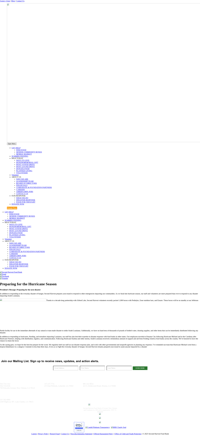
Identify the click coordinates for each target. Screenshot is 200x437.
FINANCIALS (21, 185)
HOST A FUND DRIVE (25, 167)
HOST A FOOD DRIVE (25, 164)
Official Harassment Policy (103, 434)
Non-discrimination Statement (81, 434)
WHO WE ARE (22, 179)
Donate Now (12, 208)
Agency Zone (5, 1)
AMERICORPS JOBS (24, 192)
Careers (34, 434)
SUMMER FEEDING (20, 156)
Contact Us (20, 1)
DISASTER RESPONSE (25, 200)
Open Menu (12, 144)
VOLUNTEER (22, 173)
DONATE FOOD (23, 169)
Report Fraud (55, 434)
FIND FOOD (21, 150)
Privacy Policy (43, 434)
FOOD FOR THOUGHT (25, 202)
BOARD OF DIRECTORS (26, 183)
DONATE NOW (18, 204)
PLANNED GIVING (24, 171)
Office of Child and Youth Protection (127, 434)
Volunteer (15, 175)
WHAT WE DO (22, 198)
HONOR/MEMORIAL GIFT (27, 162)
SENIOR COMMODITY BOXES (29, 152)
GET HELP (16, 148)
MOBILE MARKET (24, 154)
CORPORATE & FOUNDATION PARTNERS (34, 187)
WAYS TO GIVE (22, 160)
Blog (13, 1)
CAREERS (20, 189)
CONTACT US (22, 194)
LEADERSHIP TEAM (24, 181)
